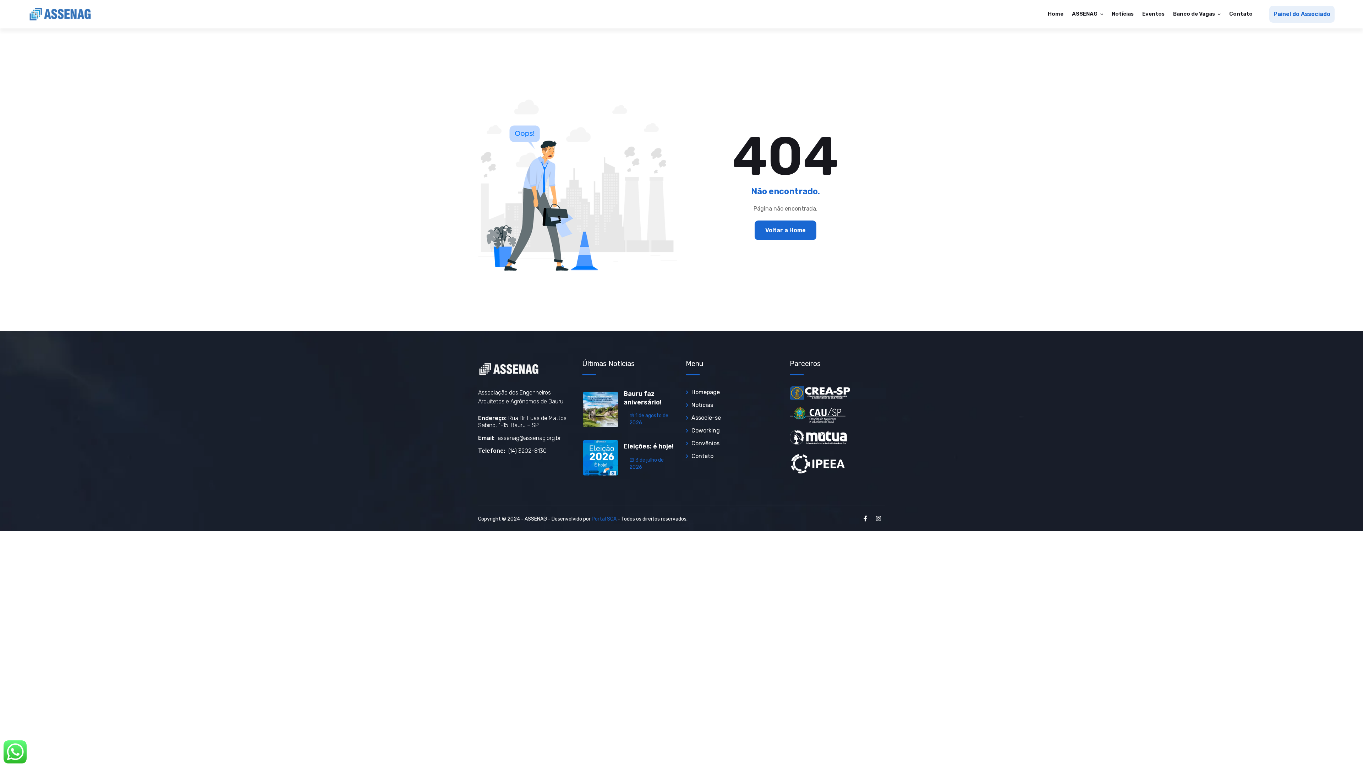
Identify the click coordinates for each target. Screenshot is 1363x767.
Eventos (1153, 14)
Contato (1241, 14)
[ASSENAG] (60, 14)
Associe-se (706, 417)
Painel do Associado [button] (1302, 14)
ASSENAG (1085, 14)
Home (1055, 14)
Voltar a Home (785, 230)
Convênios (705, 443)
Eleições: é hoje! (649, 446)
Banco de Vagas (1194, 14)
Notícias (1123, 14)
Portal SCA (604, 519)
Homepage (705, 392)
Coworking (705, 430)
